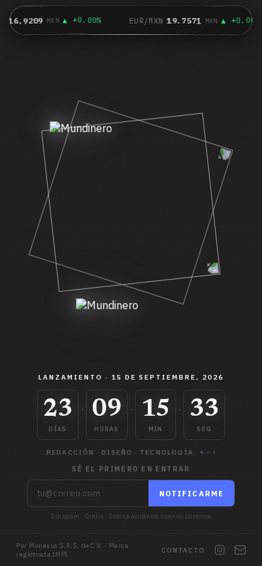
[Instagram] (219, 550)
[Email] (240, 550)
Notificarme (191, 493)
